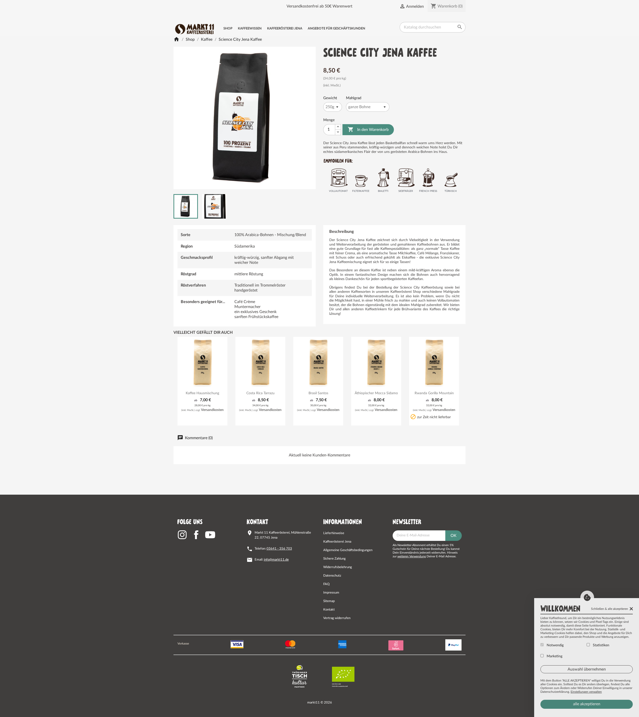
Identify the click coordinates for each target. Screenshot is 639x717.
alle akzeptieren (586, 704)
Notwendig (555, 645)
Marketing (554, 656)
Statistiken (600, 645)
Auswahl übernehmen (587, 669)
